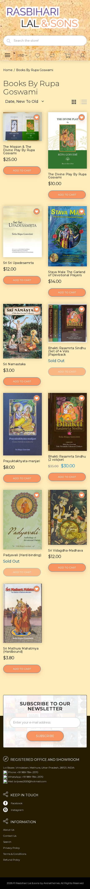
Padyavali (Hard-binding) (22, 555)
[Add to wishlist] (36, 117)
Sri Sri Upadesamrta (18, 263)
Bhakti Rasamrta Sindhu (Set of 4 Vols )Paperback (67, 351)
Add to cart (22, 170)
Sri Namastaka (14, 364)
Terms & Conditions (14, 853)
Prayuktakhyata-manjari (21, 461)
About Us (8, 829)
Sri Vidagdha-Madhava (65, 550)
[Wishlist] (37, 55)
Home (8, 70)
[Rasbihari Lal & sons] (45, 17)
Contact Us (9, 835)
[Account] (82, 55)
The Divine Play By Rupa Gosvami (67, 175)
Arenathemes (52, 883)
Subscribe (45, 736)
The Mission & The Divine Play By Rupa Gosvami (19, 150)
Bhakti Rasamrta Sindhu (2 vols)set (67, 458)
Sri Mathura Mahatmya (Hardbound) (21, 650)
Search (7, 841)
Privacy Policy (11, 847)
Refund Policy (11, 859)
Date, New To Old (21, 101)
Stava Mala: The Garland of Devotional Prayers (66, 273)
